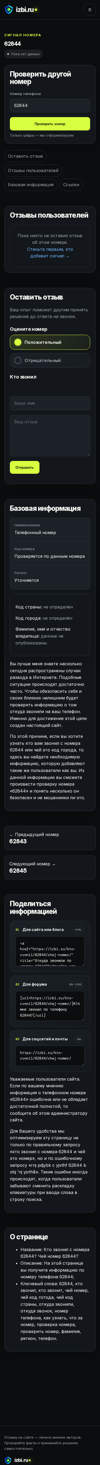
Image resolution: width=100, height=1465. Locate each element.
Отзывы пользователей (33, 170)
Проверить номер (50, 124)
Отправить (24, 467)
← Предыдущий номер (34, 838)
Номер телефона (25, 93)
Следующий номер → (32, 867)
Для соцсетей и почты (45, 1039)
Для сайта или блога (43, 929)
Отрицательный (43, 360)
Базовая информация (31, 184)
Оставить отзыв (25, 156)
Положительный (43, 342)
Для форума (34, 984)
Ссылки (71, 184)
